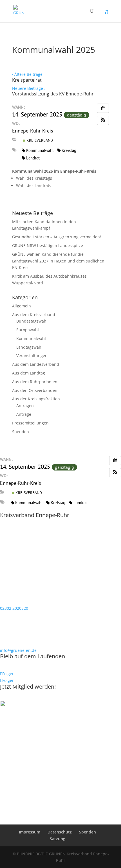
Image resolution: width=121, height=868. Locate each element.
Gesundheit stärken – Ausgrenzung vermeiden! (56, 236)
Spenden (20, 431)
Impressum (29, 832)
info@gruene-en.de (18, 650)
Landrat (33, 158)
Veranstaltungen (32, 355)
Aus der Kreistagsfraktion (36, 398)
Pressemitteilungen (30, 423)
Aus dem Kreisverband (33, 314)
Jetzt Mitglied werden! (28, 686)
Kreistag (69, 150)
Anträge (23, 414)
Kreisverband (39, 140)
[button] (103, 120)
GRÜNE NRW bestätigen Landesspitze (47, 245)
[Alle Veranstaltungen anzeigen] (103, 108)
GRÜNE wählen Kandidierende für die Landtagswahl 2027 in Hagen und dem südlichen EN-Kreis (58, 261)
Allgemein (21, 306)
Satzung (57, 838)
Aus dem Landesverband (35, 364)
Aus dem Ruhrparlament (35, 381)
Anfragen (25, 405)
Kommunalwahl (39, 150)
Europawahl (27, 329)
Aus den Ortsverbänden (34, 390)
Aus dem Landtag (28, 373)
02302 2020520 (14, 608)
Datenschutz (60, 832)
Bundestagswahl (32, 321)
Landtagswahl (29, 347)
